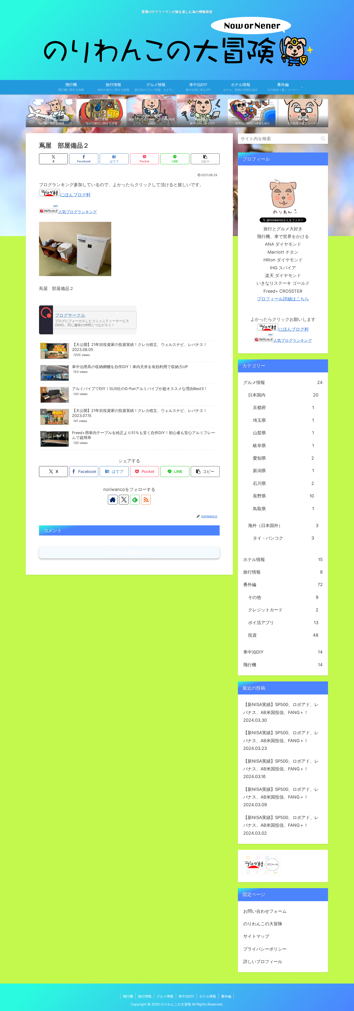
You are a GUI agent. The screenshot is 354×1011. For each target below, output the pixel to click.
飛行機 (128, 996)
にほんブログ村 (75, 194)
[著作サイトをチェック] (113, 499)
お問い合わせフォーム (265, 911)
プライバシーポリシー (265, 949)
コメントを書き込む (129, 552)
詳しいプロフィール (262, 961)
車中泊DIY (186, 996)
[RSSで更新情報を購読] (146, 499)
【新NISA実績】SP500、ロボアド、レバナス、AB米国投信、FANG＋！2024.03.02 (281, 825)
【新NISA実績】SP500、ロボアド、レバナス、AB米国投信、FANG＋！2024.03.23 (281, 740)
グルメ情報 (165, 996)
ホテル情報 (207, 996)
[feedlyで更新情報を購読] (135, 499)
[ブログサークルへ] (88, 319)
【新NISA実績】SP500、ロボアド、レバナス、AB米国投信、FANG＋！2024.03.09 (281, 797)
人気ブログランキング (77, 211)
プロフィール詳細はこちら (283, 298)
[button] (205, 158)
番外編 (226, 996)
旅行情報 (144, 996)
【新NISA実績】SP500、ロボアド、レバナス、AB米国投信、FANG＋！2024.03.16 (281, 769)
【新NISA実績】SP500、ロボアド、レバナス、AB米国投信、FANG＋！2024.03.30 (281, 712)
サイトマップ (256, 936)
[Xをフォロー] (124, 499)
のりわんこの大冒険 (262, 923)
